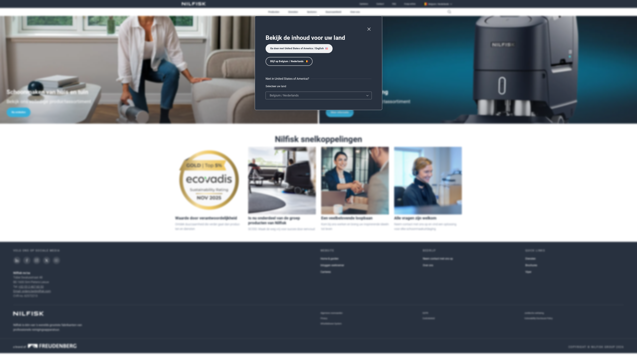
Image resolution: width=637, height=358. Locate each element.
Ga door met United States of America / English (297, 48)
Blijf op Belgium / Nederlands (287, 61)
